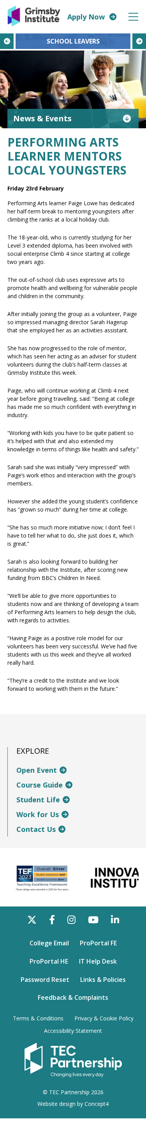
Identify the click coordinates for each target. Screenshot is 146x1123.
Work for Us (37, 814)
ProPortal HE (49, 961)
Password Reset (45, 979)
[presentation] (7, 41)
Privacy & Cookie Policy (104, 1018)
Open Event (36, 770)
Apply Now (86, 16)
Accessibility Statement (73, 1031)
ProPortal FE (98, 943)
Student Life (38, 799)
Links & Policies (103, 979)
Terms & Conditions (38, 1018)
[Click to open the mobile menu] (133, 17)
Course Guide (39, 784)
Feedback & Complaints (73, 997)
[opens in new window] (73, 1059)
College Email (49, 943)
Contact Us (36, 829)
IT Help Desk (98, 961)
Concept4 (96, 1103)
